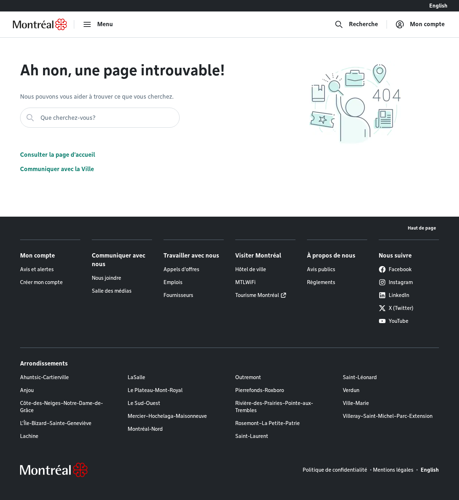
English (438, 6)
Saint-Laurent (251, 436)
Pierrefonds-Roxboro (259, 390)
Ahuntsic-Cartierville (44, 377)
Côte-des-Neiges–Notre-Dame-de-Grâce (61, 406)
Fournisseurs (178, 295)
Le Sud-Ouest (144, 403)
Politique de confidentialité (335, 470)
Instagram (401, 282)
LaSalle (136, 377)
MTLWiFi (245, 282)
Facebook (400, 269)
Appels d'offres (181, 269)
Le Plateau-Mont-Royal (155, 390)
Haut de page (422, 228)
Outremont (248, 377)
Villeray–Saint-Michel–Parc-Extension (387, 416)
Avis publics (321, 269)
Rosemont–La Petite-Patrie (267, 423)
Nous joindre (106, 278)
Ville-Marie (356, 403)
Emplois (173, 282)
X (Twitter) (401, 308)
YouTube (398, 321)
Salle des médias (112, 291)
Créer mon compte (41, 282)
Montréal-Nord (145, 429)
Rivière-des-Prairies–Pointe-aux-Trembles (274, 406)
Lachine (29, 436)
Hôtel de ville (250, 269)
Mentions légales (393, 470)
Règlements (321, 282)
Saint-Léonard (360, 377)
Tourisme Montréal (257, 295)
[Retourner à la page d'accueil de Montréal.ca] (39, 24)
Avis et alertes (37, 269)
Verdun (351, 390)
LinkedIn (399, 295)
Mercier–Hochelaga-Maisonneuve (167, 416)
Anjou (27, 390)
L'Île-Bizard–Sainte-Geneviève (55, 423)
